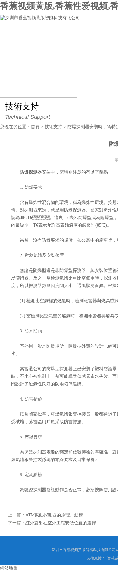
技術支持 (53, 126)
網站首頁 (17, 36)
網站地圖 (9, 568)
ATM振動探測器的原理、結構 (54, 515)
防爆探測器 (31, 172)
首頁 (35, 126)
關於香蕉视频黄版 (61, 36)
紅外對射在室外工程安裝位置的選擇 (60, 523)
